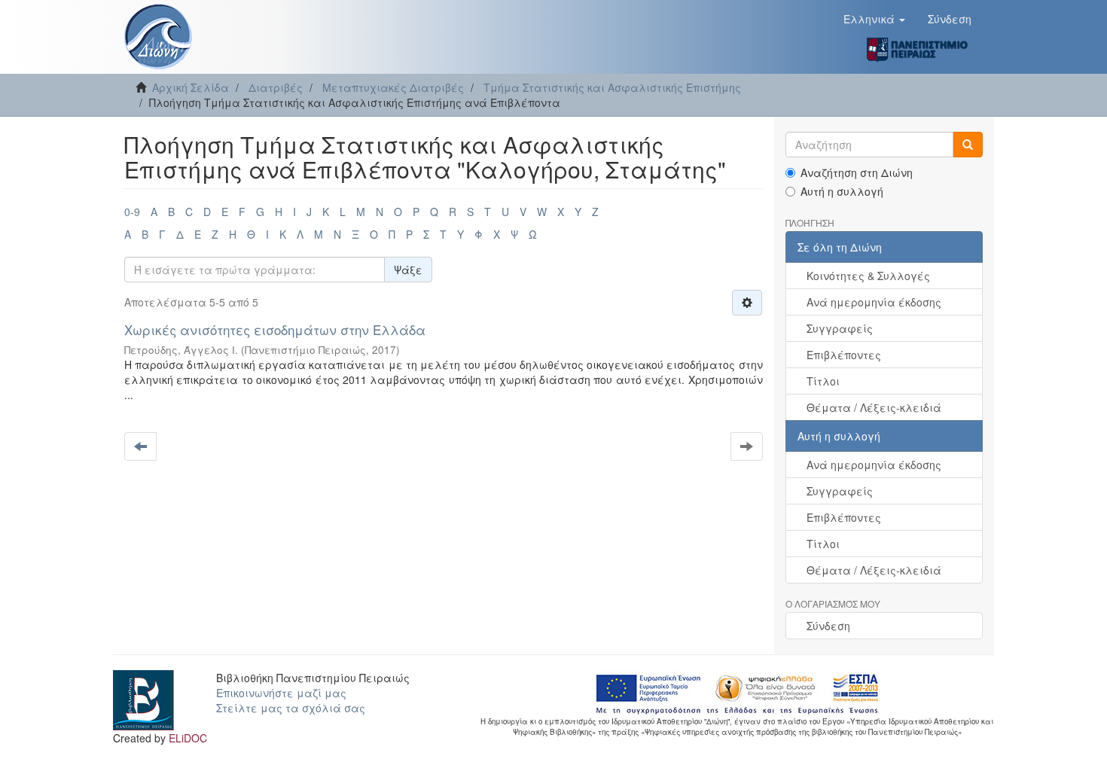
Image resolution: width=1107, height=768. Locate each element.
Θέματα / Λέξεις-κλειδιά (874, 407)
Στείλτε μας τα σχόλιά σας (290, 707)
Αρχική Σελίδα (190, 87)
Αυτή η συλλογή (842, 191)
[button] (874, 19)
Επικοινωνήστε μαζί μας (281, 692)
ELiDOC (188, 737)
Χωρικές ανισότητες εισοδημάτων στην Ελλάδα (274, 329)
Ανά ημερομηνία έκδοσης (874, 301)
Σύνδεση (828, 625)
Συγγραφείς (840, 328)
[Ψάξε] (968, 144)
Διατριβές (276, 87)
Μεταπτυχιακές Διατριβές (393, 87)
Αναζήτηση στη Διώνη (857, 172)
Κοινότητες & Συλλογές (868, 275)
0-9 (132, 211)
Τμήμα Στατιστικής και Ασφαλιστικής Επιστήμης (612, 87)
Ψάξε (408, 269)
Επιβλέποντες (844, 354)
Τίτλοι (823, 381)
